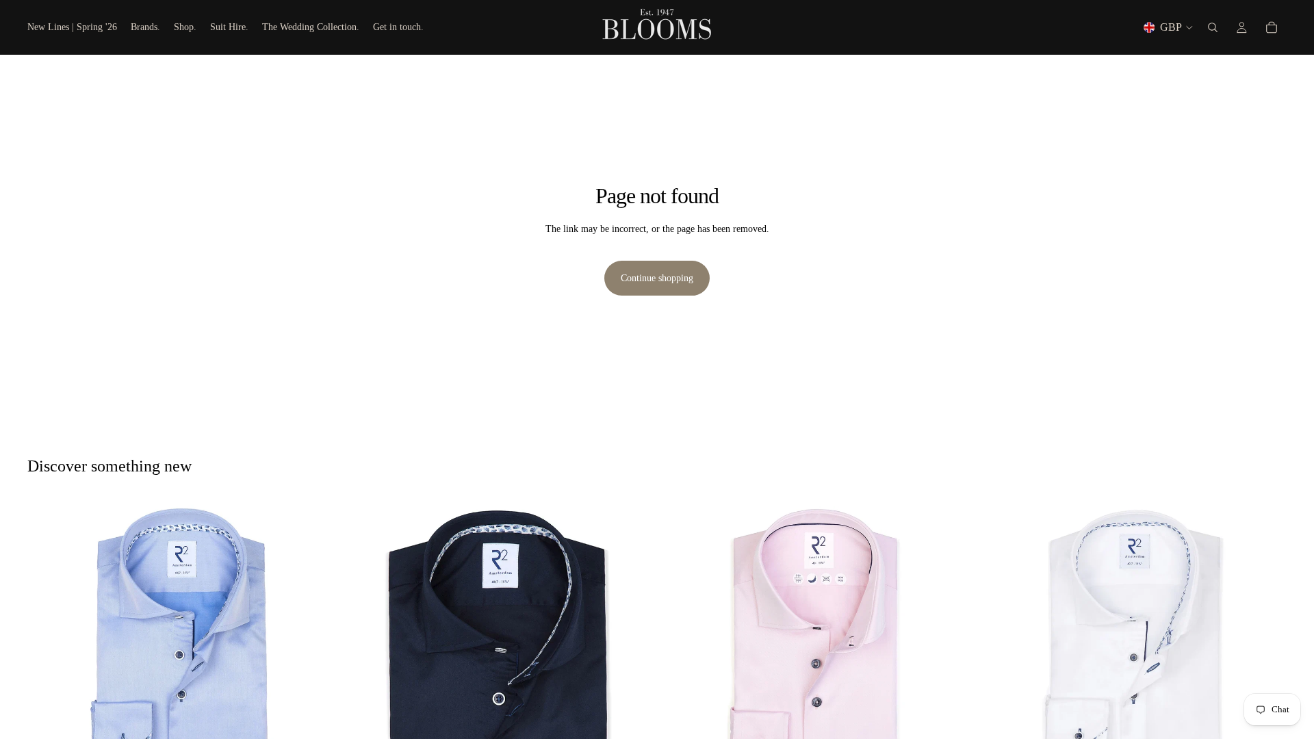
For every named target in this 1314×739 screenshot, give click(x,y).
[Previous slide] (47, 654)
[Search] (1213, 27)
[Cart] (1272, 27)
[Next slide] (315, 654)
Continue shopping (657, 278)
